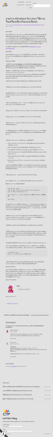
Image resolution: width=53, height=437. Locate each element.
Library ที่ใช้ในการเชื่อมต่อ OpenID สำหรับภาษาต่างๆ (17, 390)
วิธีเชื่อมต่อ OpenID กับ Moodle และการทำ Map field (17, 394)
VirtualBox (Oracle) (28, 24)
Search (35, 3)
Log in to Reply (13, 338)
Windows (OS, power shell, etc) (38, 24)
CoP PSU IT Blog (10, 418)
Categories (6, 424)
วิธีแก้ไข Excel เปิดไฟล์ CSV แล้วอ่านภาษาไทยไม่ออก (17, 315)
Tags (4, 429)
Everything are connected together (40, 315)
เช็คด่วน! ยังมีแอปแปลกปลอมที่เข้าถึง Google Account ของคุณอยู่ (21, 386)
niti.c (11, 24)
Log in (30, 7)
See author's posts (24, 289)
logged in (14, 366)
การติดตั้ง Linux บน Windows (12, 303)
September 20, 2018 (14, 330)
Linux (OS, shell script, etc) (18, 24)
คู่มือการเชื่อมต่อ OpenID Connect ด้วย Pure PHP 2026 (18, 399)
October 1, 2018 (13, 342)
